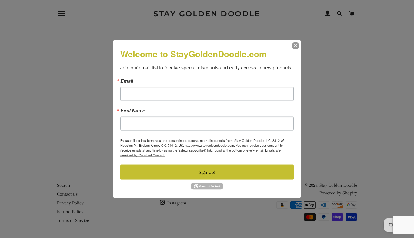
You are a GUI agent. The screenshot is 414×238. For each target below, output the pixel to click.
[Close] (295, 45)
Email (126, 80)
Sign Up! (207, 172)
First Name (132, 110)
